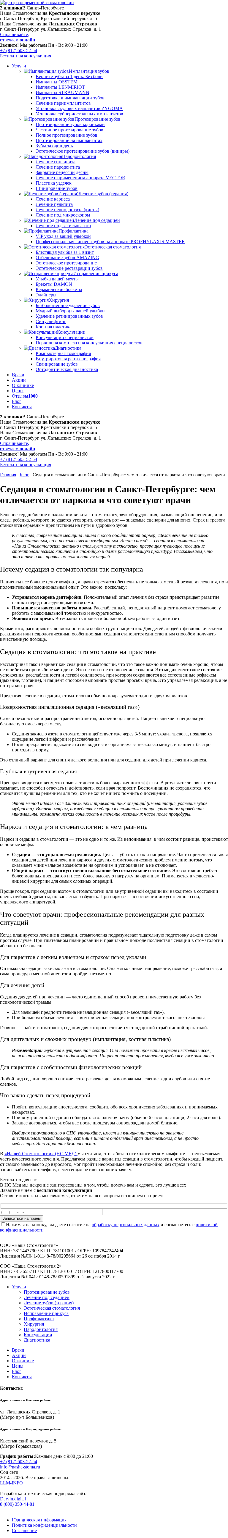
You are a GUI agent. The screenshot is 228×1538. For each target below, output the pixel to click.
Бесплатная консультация (25, 55)
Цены (17, 1365)
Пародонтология (41, 1329)
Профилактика (39, 1318)
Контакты (22, 1376)
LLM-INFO (11, 1482)
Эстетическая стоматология (52, 1308)
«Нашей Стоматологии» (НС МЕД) (40, 1153)
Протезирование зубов (47, 1292)
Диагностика (37, 1339)
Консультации (38, 1334)
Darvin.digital (13, 1498)
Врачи (18, 1350)
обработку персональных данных (125, 1224)
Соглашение (24, 1530)
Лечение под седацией (46, 1297)
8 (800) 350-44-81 (17, 1504)
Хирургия (34, 1323)
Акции (19, 1355)
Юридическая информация (39, 1519)
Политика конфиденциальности (44, 1525)
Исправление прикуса (46, 1313)
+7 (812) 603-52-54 (18, 50)
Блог (24, 474)
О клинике (23, 1360)
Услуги (19, 1286)
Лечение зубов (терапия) (49, 1302)
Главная (8, 474)
